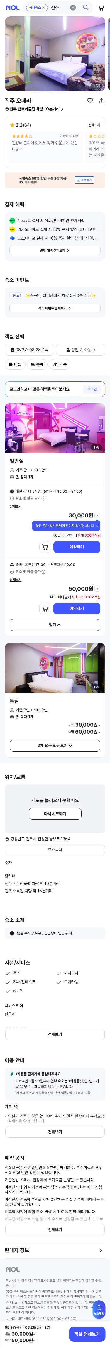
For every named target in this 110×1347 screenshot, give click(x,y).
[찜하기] (90, 101)
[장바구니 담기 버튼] (45, 547)
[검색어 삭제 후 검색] (73, 7)
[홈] (13, 7)
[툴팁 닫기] (97, 525)
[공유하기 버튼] (102, 101)
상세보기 (15, 506)
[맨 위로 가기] (98, 1312)
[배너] (55, 180)
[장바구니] (101, 7)
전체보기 (94, 125)
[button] (58, 7)
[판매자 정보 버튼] (100, 1250)
